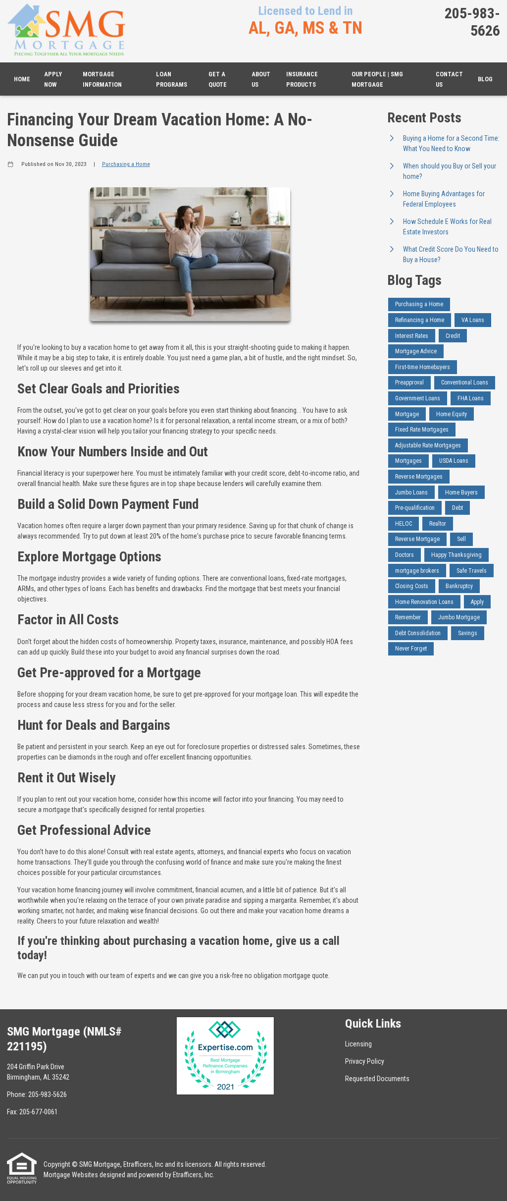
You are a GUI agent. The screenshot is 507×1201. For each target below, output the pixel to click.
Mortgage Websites (71, 1175)
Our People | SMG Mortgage (377, 79)
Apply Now (53, 79)
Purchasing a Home (126, 164)
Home (22, 79)
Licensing (358, 1044)
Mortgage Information (102, 79)
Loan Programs (171, 79)
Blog (485, 79)
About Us (261, 79)
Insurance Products (302, 79)
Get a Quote (217, 79)
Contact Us (449, 79)
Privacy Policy (364, 1061)
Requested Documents (377, 1079)
